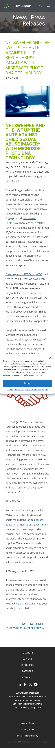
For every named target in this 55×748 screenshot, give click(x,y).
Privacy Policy (27, 729)
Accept (27, 383)
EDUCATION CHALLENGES (27, 692)
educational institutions (19, 524)
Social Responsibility (27, 735)
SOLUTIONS (27, 652)
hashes (16, 227)
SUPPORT (27, 658)
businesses (37, 520)
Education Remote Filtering (27, 700)
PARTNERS (27, 671)
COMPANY (27, 677)
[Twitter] (30, 684)
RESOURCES (27, 664)
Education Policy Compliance (28, 707)
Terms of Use (27, 723)
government (41, 524)
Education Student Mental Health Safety (27, 696)
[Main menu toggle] (48, 5)
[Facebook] (25, 684)
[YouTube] (36, 684)
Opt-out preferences (15, 389)
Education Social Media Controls (27, 703)
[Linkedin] (19, 684)
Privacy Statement (33, 389)
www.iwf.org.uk (14, 603)
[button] (50, 357)
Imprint (45, 389)
